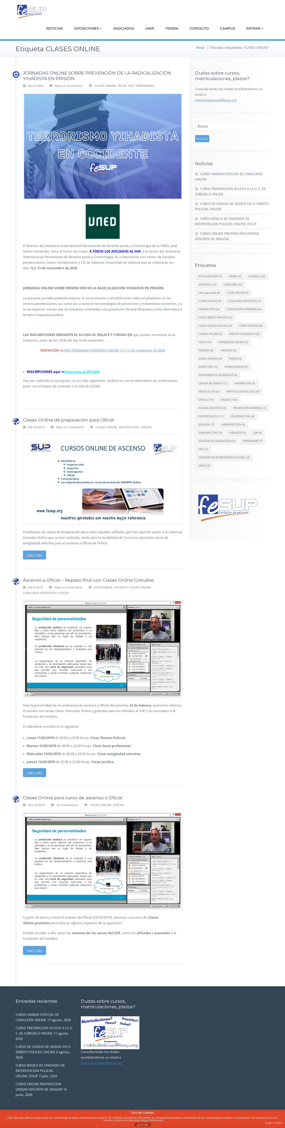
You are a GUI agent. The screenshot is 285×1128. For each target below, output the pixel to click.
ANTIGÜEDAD (103, 587)
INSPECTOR (208, 367)
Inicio (200, 48)
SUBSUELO (237, 432)
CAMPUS (227, 28)
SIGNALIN (206, 424)
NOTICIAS (54, 28)
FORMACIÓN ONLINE (233, 342)
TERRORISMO (144, 85)
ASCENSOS (207, 284)
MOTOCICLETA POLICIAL (242, 391)
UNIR (149, 28)
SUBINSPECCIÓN (233, 424)
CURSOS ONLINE (210, 334)
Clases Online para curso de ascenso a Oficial (72, 797)
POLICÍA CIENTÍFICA (212, 408)
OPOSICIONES (86, 28)
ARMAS (235, 276)
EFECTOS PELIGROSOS (244, 334)
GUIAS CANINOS (210, 358)
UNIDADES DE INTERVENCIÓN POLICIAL (224, 457)
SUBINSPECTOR (210, 432)
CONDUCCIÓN (209, 309)
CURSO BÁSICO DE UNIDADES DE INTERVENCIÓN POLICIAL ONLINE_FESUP (40, 1070)
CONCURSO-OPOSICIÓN (40, 593)
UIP (203, 449)
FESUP (122, 85)
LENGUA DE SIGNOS (213, 383)
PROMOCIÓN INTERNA (249, 408)
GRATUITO (229, 350)
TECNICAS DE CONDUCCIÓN (217, 441)
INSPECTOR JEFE (236, 367)
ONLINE (229, 399)
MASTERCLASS (129, 427)
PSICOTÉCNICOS (210, 416)
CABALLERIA (233, 284)
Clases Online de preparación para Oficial (68, 420)
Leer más (34, 555)
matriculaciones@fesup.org (215, 100)
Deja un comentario (69, 85)
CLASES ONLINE (105, 85)
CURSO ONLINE (251, 325)
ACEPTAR (142, 1125)
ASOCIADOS (123, 28)
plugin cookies (274, 1122)
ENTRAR (253, 28)
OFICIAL (146, 427)
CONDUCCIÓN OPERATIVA (244, 309)
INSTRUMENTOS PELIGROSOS (217, 375)
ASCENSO (121, 587)
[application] (110, 1032)
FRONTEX (206, 350)
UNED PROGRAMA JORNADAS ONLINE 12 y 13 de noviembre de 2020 (114, 350)
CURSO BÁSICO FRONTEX (215, 317)
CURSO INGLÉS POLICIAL (215, 325)
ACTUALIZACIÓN (210, 276)
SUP (131, 85)
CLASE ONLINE (237, 292)
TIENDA (171, 28)
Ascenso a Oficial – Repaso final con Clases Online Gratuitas (88, 580)
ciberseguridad (209, 292)
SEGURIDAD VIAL (242, 416)
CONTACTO (199, 28)
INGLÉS (235, 358)
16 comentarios (67, 805)
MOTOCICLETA (208, 391)
